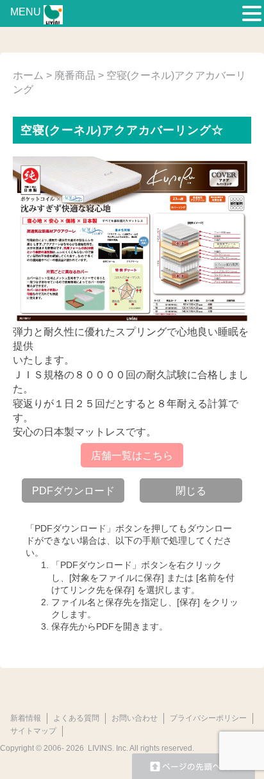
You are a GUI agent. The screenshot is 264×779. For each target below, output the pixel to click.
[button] (251, 14)
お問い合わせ (134, 718)
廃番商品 (74, 75)
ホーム (28, 75)
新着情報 (25, 718)
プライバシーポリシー (208, 718)
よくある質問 (76, 718)
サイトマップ (33, 730)
